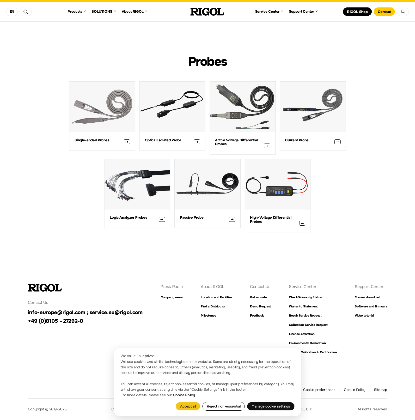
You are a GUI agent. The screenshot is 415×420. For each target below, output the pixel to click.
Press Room (172, 286)
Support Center (369, 286)
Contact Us (260, 286)
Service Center (302, 286)
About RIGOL (212, 286)
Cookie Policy (184, 395)
